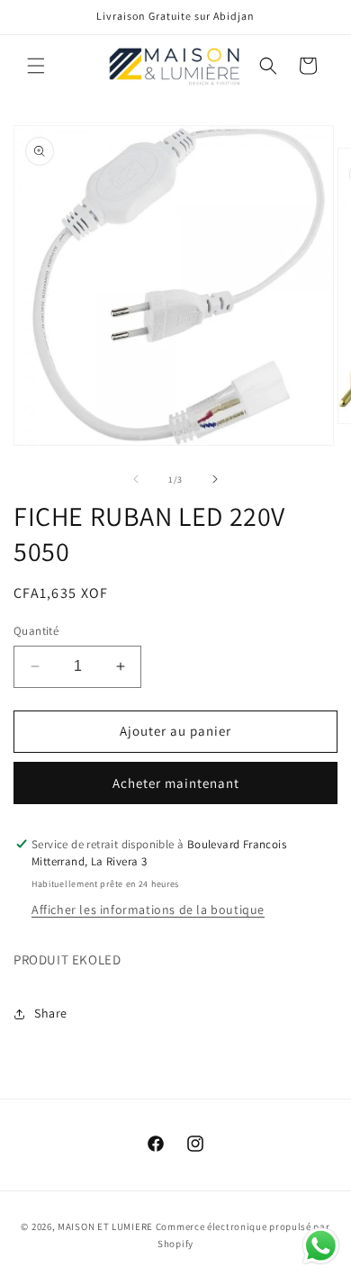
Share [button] (51, 1013)
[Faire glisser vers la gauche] (136, 479)
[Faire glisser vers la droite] (215, 479)
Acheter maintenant (175, 783)
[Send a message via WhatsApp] (321, 1246)
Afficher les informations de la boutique (148, 909)
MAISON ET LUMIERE (105, 1226)
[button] (36, 66)
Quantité (36, 630)
